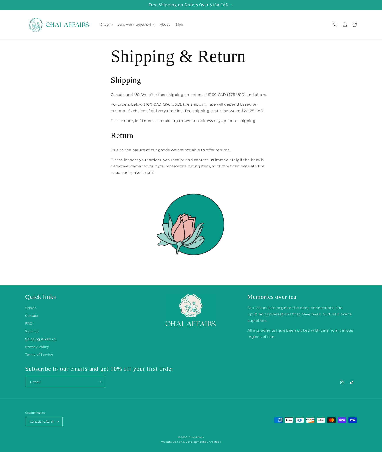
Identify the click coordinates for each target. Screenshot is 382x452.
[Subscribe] (100, 382)
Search (31, 308)
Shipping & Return (40, 339)
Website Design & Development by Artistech (191, 441)
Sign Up (31, 331)
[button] (106, 24)
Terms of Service (39, 355)
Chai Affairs (196, 437)
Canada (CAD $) (42, 421)
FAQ (28, 323)
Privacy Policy (37, 347)
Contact (31, 316)
